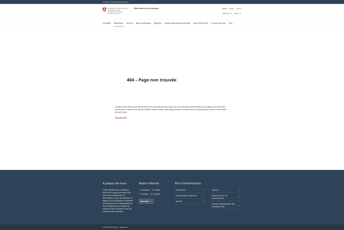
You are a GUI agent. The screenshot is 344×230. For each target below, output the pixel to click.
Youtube (145, 194)
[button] (106, 23)
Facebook (146, 190)
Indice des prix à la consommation (220, 196)
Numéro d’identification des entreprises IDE (223, 205)
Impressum (124, 227)
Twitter (157, 190)
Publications (181, 190)
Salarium (215, 190)
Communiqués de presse (186, 195)
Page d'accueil (120, 117)
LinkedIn (156, 194)
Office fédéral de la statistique (146, 8)
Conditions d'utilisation (110, 227)
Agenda (179, 201)
